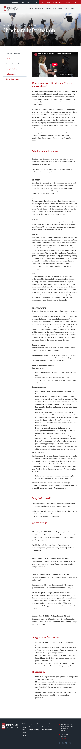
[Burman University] (11, 8)
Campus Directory (34, 729)
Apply (28, 2)
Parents (35, 2)
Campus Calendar (34, 724)
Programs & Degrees (48, 724)
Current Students (57, 2)
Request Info (15, 2)
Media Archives (11, 74)
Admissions (27, 8)
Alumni (48, 2)
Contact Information (12, 79)
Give (42, 2)
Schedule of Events (12, 59)
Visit (23, 2)
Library (31, 727)
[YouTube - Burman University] (63, 743)
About (72, 8)
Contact (24, 735)
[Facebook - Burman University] (60, 743)
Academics (37, 8)
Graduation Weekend (13, 53)
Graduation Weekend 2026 (11, 26)
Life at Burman (49, 8)
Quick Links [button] (67, 2)
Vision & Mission (46, 727)
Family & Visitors (11, 69)
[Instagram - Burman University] (70, 743)
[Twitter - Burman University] (66, 743)
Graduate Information (13, 64)
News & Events (62, 8)
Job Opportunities (47, 729)
